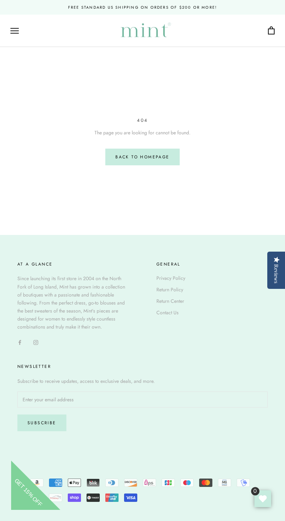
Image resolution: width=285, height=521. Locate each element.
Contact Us (167, 312)
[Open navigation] (14, 31)
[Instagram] (35, 342)
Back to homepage (142, 157)
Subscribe (41, 423)
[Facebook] (19, 342)
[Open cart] (271, 31)
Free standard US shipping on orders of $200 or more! (142, 7)
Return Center (170, 301)
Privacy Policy (170, 278)
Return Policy (169, 289)
